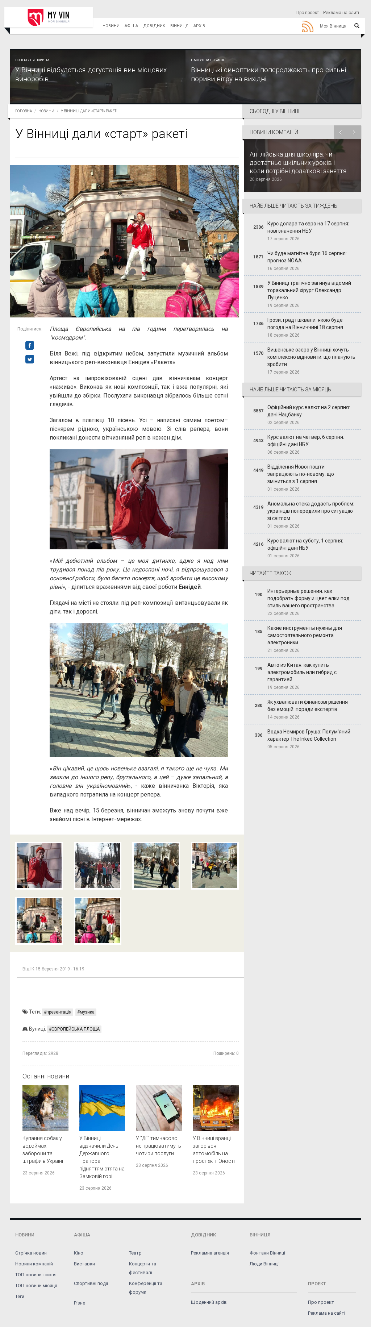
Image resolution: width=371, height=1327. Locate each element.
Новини (111, 26)
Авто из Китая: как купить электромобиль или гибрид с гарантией (302, 672)
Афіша (131, 26)
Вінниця (179, 26)
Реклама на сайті (341, 12)
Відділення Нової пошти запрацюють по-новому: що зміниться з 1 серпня (300, 474)
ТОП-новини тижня (36, 1274)
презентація (58, 1012)
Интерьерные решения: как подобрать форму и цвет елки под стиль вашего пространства (308, 598)
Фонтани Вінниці (267, 1253)
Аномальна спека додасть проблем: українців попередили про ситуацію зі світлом (310, 511)
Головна (23, 111)
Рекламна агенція (210, 1253)
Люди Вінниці (264, 1263)
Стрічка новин (31, 1253)
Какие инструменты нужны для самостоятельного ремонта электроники (304, 635)
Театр (135, 1253)
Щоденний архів (209, 1302)
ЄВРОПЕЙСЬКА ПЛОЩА (75, 1029)
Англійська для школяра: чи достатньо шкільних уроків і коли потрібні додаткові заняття (298, 162)
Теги (19, 1296)
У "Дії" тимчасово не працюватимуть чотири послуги (158, 1145)
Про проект (307, 12)
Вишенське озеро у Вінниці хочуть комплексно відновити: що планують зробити (311, 357)
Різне (79, 1303)
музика (87, 1012)
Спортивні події (91, 1283)
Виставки (84, 1263)
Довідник (154, 26)
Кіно (78, 1253)
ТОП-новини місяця (36, 1285)
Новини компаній (34, 1263)
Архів (199, 26)
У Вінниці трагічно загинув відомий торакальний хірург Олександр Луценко (309, 290)
